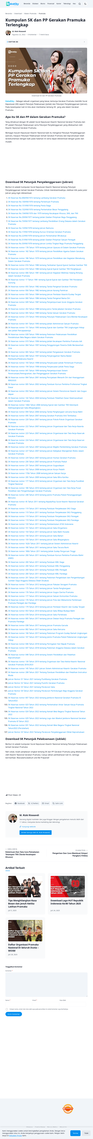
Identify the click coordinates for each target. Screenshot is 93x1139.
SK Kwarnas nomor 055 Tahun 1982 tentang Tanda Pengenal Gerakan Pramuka (42, 286)
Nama (7, 1000)
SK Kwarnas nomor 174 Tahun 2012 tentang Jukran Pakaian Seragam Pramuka (42, 584)
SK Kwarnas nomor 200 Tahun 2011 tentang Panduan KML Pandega (37, 574)
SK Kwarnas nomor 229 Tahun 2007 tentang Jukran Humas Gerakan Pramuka (42, 458)
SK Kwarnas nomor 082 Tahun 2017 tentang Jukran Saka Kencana (36, 629)
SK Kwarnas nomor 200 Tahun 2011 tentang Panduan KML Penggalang (39, 566)
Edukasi (35, 4)
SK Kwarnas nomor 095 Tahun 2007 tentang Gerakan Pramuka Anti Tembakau (42, 416)
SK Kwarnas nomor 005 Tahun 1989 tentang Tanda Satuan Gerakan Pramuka (41, 313)
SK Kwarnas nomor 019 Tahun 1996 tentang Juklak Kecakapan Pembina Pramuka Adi (45, 341)
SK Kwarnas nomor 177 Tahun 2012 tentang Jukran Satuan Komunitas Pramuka (42, 596)
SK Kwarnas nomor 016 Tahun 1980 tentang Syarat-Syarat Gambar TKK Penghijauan (44, 269)
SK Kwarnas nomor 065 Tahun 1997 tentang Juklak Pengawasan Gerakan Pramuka (44, 352)
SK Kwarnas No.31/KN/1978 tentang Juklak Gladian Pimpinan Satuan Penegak (41, 240)
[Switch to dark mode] (85, 4)
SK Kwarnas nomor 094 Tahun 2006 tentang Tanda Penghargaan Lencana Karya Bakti (45, 412)
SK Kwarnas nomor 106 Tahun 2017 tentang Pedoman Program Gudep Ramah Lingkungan (47, 633)
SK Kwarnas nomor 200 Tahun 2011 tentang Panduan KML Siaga (36, 562)
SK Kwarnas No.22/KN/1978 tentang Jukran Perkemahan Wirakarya (37, 236)
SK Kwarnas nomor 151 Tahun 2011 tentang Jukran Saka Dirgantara (37, 528)
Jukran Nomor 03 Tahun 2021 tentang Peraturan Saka (31, 687)
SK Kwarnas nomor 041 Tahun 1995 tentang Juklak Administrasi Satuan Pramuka (43, 324)
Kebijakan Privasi (15, 1136)
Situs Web (63, 1000)
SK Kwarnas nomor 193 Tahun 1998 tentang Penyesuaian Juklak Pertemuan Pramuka (45, 363)
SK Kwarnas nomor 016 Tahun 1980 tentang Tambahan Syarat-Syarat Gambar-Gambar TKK (47, 265)
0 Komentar (32, 34)
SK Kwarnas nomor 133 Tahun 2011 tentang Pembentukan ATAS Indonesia (40, 524)
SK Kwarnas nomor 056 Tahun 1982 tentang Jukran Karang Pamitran (38, 290)
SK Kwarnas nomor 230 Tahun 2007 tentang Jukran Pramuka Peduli (37, 462)
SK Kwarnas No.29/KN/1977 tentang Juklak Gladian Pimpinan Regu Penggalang (42, 217)
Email (34, 1000)
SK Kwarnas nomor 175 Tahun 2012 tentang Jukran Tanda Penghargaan (39, 588)
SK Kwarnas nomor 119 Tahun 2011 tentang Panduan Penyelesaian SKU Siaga (42, 508)
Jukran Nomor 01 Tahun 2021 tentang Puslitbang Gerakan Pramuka (37, 679)
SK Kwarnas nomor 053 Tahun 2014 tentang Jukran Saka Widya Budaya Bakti (41, 611)
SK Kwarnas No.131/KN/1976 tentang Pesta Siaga (29, 205)
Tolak (86, 1133)
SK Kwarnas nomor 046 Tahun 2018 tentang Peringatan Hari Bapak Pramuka (41, 644)
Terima (75, 1133)
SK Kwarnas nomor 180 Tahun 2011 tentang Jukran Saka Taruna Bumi (38, 547)
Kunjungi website (29, 827)
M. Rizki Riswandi (29, 815)
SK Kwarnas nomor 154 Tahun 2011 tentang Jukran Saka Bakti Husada (38, 532)
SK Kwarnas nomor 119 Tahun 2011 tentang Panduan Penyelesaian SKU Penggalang (44, 512)
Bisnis (43, 4)
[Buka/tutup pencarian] (80, 4)
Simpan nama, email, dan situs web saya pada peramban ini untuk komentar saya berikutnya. (39, 1009)
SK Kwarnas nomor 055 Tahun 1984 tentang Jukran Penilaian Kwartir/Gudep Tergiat (44, 294)
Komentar (9, 971)
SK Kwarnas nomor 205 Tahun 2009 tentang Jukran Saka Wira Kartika (38, 477)
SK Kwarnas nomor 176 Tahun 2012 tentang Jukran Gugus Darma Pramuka (41, 592)
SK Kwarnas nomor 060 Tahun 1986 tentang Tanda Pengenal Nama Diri (39, 298)
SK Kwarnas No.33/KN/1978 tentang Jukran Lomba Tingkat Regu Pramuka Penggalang (45, 243)
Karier (58, 4)
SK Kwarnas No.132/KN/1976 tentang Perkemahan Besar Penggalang (38, 209)
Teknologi (67, 4)
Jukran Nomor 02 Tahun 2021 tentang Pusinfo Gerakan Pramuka (36, 683)
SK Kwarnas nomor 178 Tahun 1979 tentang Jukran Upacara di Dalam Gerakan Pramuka (46, 247)
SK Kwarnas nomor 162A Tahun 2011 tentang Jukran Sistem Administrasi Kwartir (43, 543)
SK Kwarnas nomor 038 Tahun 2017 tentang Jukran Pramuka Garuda (38, 625)
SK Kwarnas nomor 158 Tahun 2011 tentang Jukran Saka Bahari (35, 536)
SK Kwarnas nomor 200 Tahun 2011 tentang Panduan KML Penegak (37, 570)
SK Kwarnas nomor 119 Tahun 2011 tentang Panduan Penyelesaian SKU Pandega (43, 520)
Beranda (27, 4)
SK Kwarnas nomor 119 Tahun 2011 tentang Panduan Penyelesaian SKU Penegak (43, 516)
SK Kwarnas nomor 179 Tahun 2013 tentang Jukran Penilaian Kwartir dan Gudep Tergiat (46, 607)
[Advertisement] (46, 161)
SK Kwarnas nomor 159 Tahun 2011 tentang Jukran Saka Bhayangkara (38, 539)
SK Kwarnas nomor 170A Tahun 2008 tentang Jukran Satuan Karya (37, 473)
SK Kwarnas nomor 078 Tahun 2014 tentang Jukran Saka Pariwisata (37, 615)
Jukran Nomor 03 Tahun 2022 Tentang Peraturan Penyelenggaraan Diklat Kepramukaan (46, 732)
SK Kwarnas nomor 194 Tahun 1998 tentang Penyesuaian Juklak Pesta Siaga (41, 366)
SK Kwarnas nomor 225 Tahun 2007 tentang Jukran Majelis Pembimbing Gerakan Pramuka (47, 447)
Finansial (50, 4)
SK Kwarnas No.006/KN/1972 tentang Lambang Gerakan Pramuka (36, 198)
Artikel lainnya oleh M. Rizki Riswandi (35, 832)
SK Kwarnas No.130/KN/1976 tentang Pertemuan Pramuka (33, 202)
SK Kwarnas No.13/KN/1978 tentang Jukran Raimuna (31, 228)
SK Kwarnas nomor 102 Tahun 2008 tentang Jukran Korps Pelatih (36, 469)
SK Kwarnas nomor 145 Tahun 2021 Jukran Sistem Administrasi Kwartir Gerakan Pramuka (47, 668)
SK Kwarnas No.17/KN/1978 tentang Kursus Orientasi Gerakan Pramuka (39, 232)
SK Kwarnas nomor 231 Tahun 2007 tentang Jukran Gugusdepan (36, 465)
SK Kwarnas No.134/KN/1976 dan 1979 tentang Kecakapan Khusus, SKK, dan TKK (43, 213)
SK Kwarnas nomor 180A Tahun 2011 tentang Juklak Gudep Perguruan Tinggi (41, 551)
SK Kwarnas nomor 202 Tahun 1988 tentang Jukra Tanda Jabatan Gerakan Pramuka (44, 309)
